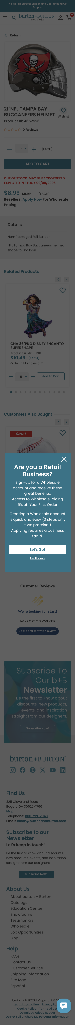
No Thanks (37, 558)
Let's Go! (37, 549)
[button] (64, 1006)
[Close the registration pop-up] (64, 459)
